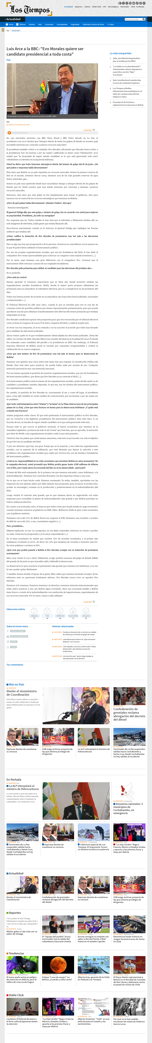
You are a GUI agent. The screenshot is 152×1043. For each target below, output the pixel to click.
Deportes (78, 6)
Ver (8, 31)
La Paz (13, 647)
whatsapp (126, 3)
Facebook (120, 3)
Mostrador (125, 6)
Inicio (11, 24)
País (40, 24)
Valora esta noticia (16, 609)
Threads (140, 3)
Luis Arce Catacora (17, 631)
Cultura (87, 6)
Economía (49, 24)
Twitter (123, 3)
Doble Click (96, 6)
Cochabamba (62, 24)
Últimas (22, 24)
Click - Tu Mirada (137, 6)
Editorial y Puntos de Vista (93, 24)
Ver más (7, 688)
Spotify (144, 3)
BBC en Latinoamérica (19, 636)
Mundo (32, 24)
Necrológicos (113, 6)
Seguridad (75, 24)
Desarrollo (16, 31)
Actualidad (68, 6)
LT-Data (111, 24)
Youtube (133, 3)
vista (6, 783)
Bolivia (13, 642)
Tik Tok (137, 3)
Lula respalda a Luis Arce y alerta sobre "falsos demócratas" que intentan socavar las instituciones (79, 648)
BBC (8, 122)
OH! (104, 6)
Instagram (130, 3)
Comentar (87, 130)
